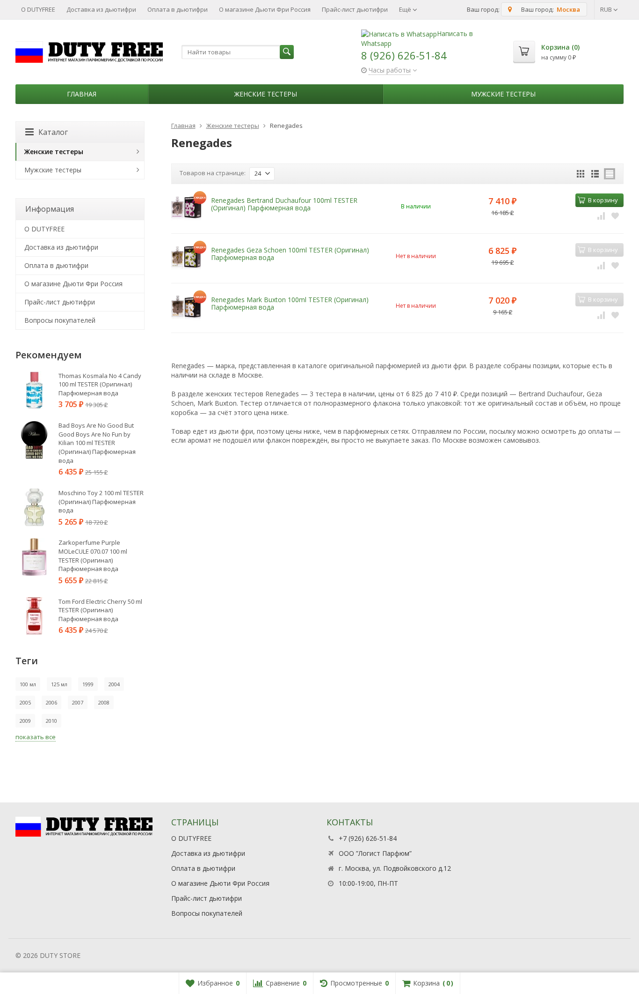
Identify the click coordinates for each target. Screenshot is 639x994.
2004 (114, 684)
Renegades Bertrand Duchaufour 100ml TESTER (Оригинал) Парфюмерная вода (284, 204)
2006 (51, 702)
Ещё (406, 9)
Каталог (53, 132)
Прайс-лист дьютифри (355, 9)
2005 (25, 702)
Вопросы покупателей (59, 320)
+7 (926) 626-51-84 (368, 838)
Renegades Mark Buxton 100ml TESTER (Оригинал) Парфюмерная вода (290, 303)
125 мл (59, 684)
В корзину (603, 200)
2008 (103, 702)
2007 (77, 702)
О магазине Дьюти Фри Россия (265, 9)
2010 (51, 720)
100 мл (28, 684)
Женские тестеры (265, 93)
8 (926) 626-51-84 (404, 55)
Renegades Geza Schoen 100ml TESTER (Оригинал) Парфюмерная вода (290, 253)
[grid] (580, 173)
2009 (25, 720)
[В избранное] (615, 215)
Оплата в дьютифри (177, 9)
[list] (595, 173)
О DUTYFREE (38, 9)
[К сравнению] (601, 215)
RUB (606, 9)
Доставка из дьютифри (101, 9)
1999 (88, 684)
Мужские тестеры (503, 93)
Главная (81, 93)
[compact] (609, 173)
